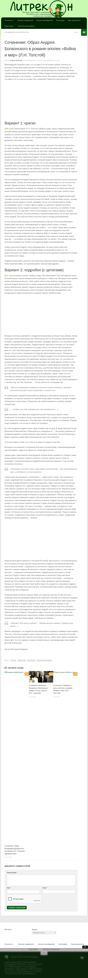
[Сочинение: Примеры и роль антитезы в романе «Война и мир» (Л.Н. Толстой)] (65, 677)
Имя (9, 888)
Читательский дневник (26, 26)
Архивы (34, 929)
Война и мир (21, 660)
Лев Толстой (31, 660)
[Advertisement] (41, 101)
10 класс (13, 660)
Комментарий (12, 872)
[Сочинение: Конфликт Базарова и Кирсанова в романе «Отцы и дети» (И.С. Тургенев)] (41, 677)
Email (45, 888)
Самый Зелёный (16, 60)
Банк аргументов (74, 20)
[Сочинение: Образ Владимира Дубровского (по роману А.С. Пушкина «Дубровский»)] (17, 757)
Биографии (60, 20)
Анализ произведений (44, 20)
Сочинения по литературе (17, 32)
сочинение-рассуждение (44, 660)
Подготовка (8, 26)
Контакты (8, 929)
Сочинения (8, 20)
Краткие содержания (25, 20)
